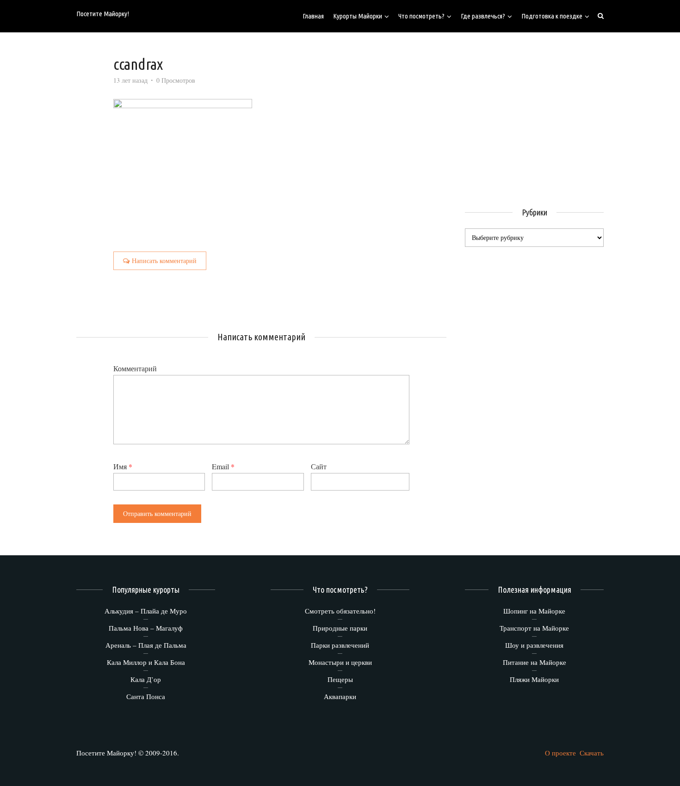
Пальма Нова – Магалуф (146, 627)
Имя (122, 466)
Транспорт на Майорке (534, 627)
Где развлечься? (483, 16)
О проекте (560, 752)
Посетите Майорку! (102, 14)
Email (223, 466)
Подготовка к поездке (551, 16)
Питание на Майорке (534, 662)
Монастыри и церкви (340, 662)
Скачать (592, 752)
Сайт (319, 466)
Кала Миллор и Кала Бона (146, 662)
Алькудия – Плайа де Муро (146, 610)
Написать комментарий (164, 260)
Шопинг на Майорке (534, 610)
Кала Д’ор (145, 679)
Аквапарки (340, 696)
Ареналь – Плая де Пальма (145, 645)
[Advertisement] (542, 115)
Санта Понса (145, 696)
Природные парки (340, 627)
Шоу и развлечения (534, 645)
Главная (313, 16)
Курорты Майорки (357, 16)
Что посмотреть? (421, 16)
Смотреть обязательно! (340, 610)
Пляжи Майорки (534, 679)
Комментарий (135, 368)
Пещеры (340, 679)
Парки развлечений (340, 645)
